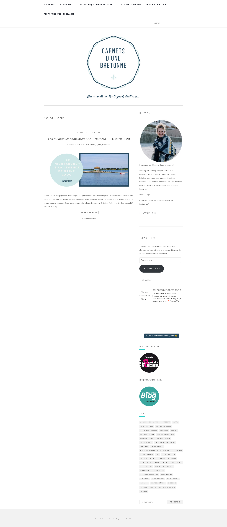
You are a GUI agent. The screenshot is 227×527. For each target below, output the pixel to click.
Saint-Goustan (158, 479)
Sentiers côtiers (158, 483)
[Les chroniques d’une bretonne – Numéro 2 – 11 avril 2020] (89, 170)
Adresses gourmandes (150, 422)
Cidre (151, 434)
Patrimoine (177, 463)
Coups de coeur (147, 438)
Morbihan (171, 458)
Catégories (65, 5)
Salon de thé (173, 479)
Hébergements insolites (171, 450)
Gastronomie (157, 446)
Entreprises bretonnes (165, 442)
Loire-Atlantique (148, 458)
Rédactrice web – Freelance (59, 14)
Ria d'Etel (144, 479)
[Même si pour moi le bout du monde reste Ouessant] (161, 309)
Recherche (175, 502)
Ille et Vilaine (146, 454)
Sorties (143, 487)
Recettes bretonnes (149, 475)
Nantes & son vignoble (150, 463)
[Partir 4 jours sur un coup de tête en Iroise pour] (146, 327)
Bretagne (164, 430)
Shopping (172, 483)
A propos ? (50, 5)
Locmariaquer (168, 454)
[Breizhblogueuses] (149, 362)
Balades (144, 426)
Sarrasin (144, 483)
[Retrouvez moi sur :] (149, 396)
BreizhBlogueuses (148, 430)
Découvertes (146, 442)
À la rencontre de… (131, 5)
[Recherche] (181, 23)
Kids (157, 454)
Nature (166, 463)
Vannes (143, 491)
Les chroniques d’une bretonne (96, 5)
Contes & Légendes (165, 434)
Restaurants (166, 475)
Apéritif (166, 422)
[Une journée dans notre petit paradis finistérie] (146, 309)
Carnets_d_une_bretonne (99, 144)
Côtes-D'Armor (163, 438)
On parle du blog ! (156, 5)
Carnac (143, 434)
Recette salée (157, 471)
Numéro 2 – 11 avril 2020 (89, 133)
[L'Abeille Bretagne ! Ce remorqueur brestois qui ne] (146, 318)
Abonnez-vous (152, 268)
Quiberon (144, 471)
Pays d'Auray (146, 467)
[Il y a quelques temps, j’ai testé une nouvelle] (176, 318)
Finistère (144, 446)
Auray (175, 422)
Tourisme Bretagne (166, 487)
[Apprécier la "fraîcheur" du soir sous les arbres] (161, 327)
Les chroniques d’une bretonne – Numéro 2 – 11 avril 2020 (89, 139)
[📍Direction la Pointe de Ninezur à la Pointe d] (176, 309)
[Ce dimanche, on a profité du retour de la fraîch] (176, 327)
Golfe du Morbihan (149, 450)
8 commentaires (89, 218)
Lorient (161, 458)
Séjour (152, 487)
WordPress (130, 519)
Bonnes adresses (163, 426)
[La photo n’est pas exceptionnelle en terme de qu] (161, 318)
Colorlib (112, 519)
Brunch (174, 430)
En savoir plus (89, 212)
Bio (151, 426)
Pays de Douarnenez (164, 467)
